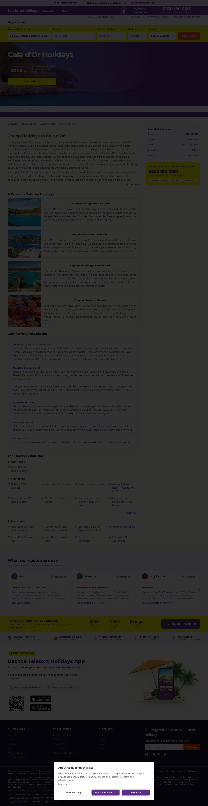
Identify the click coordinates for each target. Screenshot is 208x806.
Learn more (64, 784)
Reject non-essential (105, 792)
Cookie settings (74, 792)
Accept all (136, 792)
